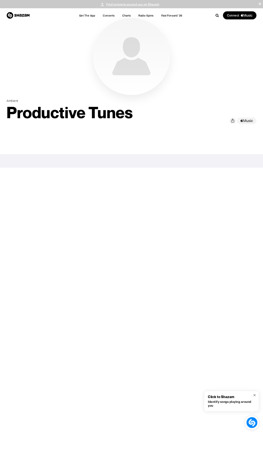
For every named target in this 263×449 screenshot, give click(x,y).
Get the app (87, 15)
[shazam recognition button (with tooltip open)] (252, 422)
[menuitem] (87, 15)
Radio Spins (146, 15)
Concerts (109, 15)
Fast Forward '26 (171, 15)
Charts (126, 15)
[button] (260, 4)
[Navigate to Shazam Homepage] (18, 15)
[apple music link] (246, 120)
